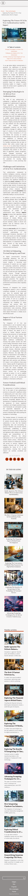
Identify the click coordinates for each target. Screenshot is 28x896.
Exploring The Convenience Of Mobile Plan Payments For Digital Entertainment (14, 565)
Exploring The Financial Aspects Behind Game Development (13, 540)
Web (14, 884)
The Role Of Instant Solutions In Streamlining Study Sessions (13, 516)
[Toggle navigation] (3, 3)
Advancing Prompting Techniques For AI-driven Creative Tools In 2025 (14, 615)
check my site (7, 146)
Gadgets (14, 882)
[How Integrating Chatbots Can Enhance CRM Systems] (14, 796)
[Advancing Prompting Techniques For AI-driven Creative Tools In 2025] (13, 603)
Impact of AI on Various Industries (14, 58)
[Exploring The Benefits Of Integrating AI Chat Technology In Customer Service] (13, 578)
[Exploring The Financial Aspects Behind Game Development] (13, 529)
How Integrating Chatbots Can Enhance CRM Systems (13, 806)
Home (2, 11)
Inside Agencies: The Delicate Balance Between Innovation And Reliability (14, 492)
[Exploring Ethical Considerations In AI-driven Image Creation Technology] (14, 821)
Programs (14, 886)
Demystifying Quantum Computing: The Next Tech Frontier (13, 857)
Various (14, 891)
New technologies (11, 11)
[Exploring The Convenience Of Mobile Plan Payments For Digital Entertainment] (13, 554)
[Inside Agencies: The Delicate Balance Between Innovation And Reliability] (13, 481)
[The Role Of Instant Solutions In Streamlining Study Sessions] (13, 505)
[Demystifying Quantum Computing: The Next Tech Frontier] (14, 847)
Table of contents (14, 47)
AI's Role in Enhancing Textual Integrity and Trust (14, 57)
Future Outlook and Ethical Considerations (14, 60)
